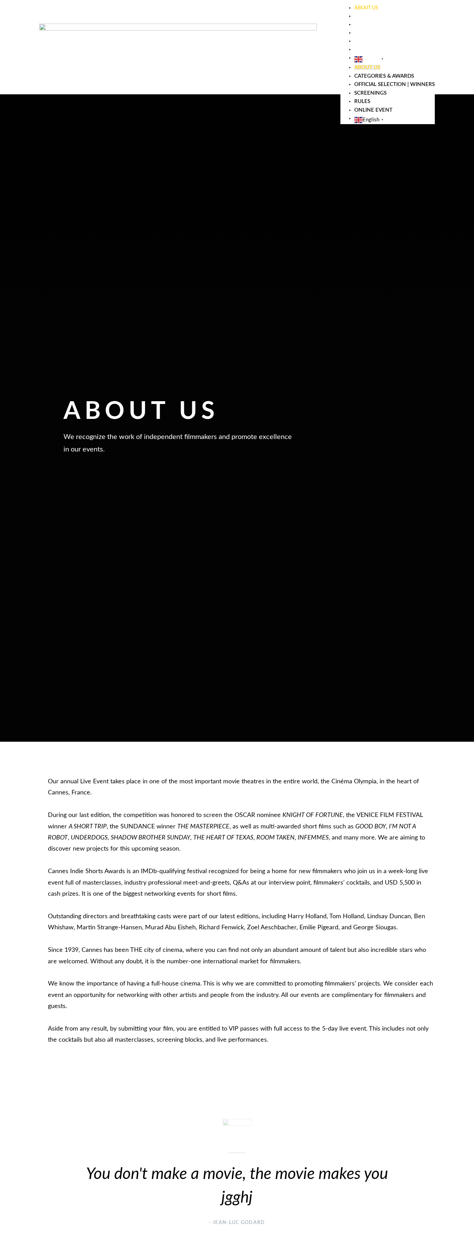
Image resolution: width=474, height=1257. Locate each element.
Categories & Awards (382, 16)
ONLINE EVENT (371, 49)
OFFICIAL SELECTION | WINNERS (391, 24)
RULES (361, 41)
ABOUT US (366, 8)
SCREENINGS (369, 33)
